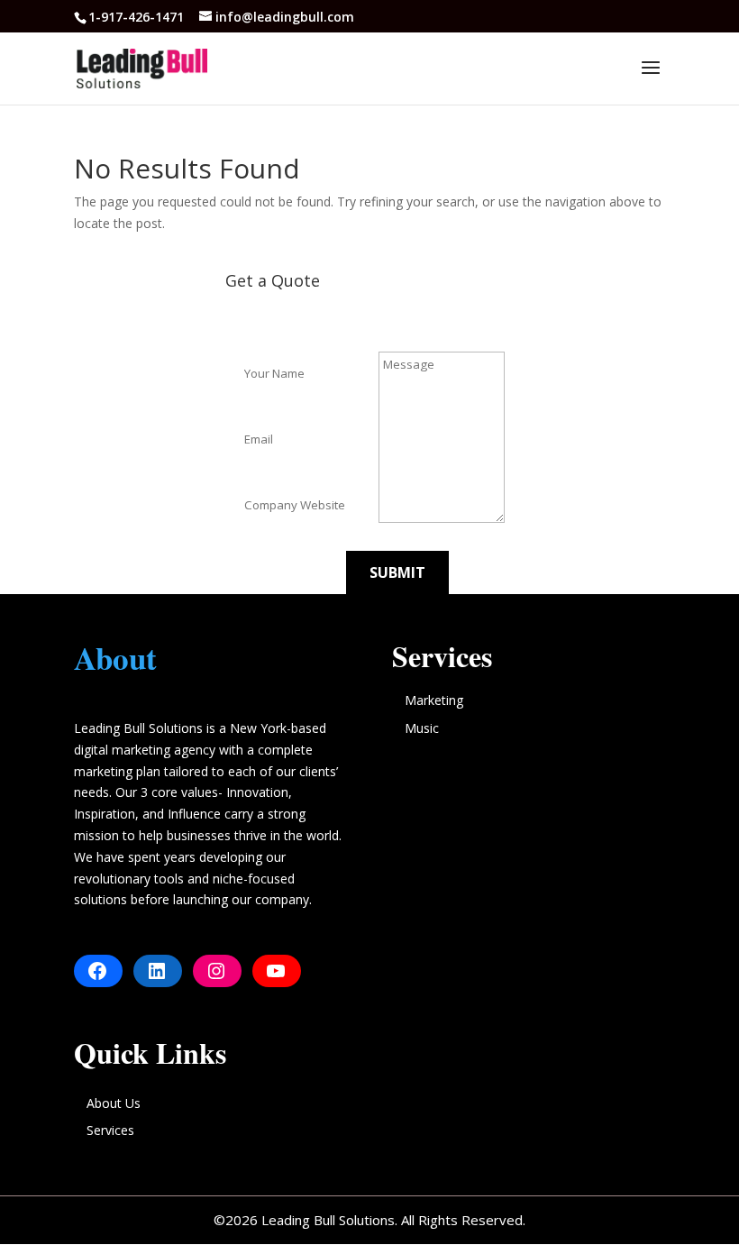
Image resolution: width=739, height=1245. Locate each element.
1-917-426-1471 (137, 16)
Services (110, 1130)
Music (422, 728)
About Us (114, 1103)
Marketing (434, 700)
